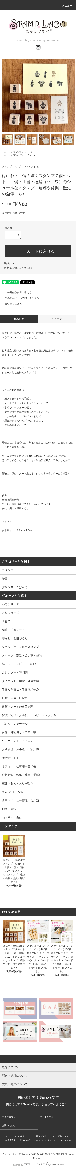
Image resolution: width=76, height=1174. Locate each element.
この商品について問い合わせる (22, 298)
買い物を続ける (13, 303)
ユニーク (28, 152)
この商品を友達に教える (18, 292)
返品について (11, 263)
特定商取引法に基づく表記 (18, 267)
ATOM (68, 1140)
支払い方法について (24, 1136)
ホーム (7, 152)
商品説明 (19, 318)
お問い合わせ (8, 1125)
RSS (61, 1140)
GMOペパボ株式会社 (54, 1154)
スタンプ (17, 152)
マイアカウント (10, 1117)
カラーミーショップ (12, 1154)
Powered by (17, 1165)
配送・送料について (45, 1136)
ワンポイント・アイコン (24, 155)
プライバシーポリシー (43, 1140)
